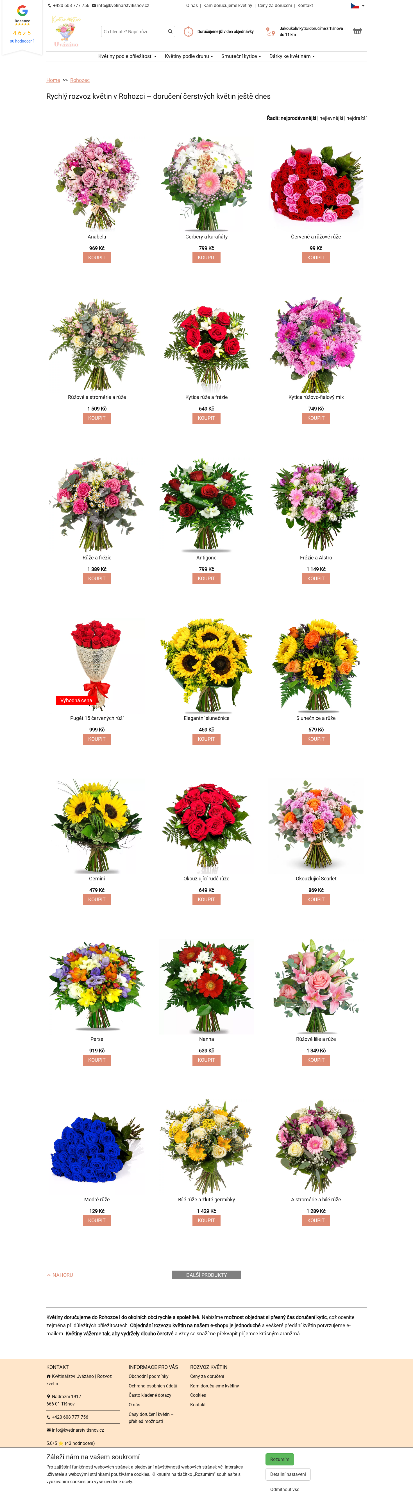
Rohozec (80, 80)
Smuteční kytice (239, 56)
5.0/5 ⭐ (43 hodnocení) (70, 1443)
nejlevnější (331, 118)
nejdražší (356, 118)
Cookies (198, 1395)
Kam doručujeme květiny (227, 5)
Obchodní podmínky (149, 1376)
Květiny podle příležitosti (126, 56)
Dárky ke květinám (290, 56)
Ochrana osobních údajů (153, 1386)
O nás (192, 5)
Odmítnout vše (284, 1489)
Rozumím (279, 1459)
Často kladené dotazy (150, 1395)
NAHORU (62, 1275)
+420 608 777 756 (70, 5)
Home (53, 80)
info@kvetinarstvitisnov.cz (122, 5)
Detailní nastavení (288, 1474)
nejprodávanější (298, 118)
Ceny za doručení (275, 5)
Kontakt (305, 5)
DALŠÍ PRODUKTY (206, 1275)
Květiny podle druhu (187, 56)
